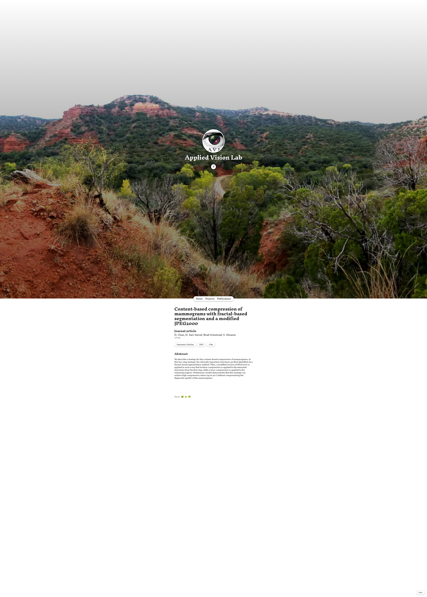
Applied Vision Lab (213, 157)
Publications (224, 298)
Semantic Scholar (185, 344)
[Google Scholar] (213, 166)
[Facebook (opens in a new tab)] (189, 397)
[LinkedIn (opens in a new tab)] (186, 397)
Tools (420, 592)
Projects (210, 298)
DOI (201, 344)
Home (199, 298)
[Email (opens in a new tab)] (182, 397)
